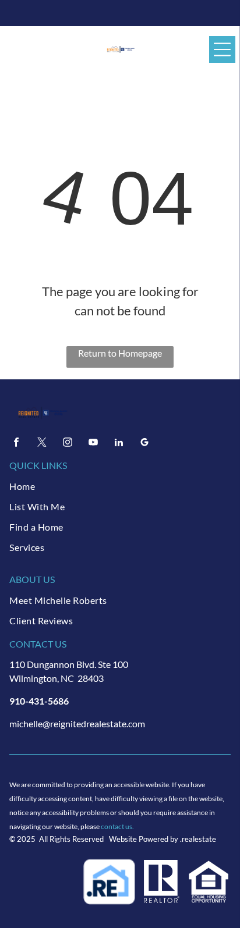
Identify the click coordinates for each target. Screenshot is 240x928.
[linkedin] (119, 443)
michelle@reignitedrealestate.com (77, 723)
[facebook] (16, 443)
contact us (116, 826)
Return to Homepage (120, 352)
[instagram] (68, 443)
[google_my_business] (144, 443)
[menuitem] (119, 486)
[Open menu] (222, 49)
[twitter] (42, 443)
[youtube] (93, 443)
